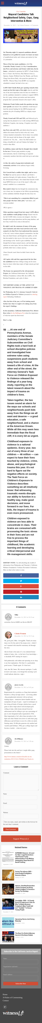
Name (5, 794)
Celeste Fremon (24, 25)
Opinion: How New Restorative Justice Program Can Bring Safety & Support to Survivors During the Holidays (25, 888)
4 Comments (34, 25)
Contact (6, 1000)
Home (5, 994)
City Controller (21, 11)
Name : (5, 958)
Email (5, 803)
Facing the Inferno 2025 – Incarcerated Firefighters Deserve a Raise (23, 873)
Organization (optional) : (10, 966)
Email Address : (8, 974)
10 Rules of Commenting (12, 997)
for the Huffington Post (18, 313)
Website (5, 812)
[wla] (21, 3)
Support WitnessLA (21, 838)
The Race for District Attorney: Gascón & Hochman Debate (25, 934)
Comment (6, 773)
